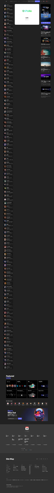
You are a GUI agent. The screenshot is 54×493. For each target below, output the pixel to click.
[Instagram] (45, 459)
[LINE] (37, 459)
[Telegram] (43, 459)
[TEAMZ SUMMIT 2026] (6, 1)
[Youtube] (41, 459)
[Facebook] (47, 459)
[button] (26, 1)
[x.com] (39, 459)
